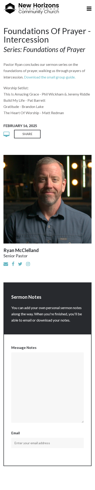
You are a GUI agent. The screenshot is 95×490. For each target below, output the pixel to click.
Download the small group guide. (49, 77)
